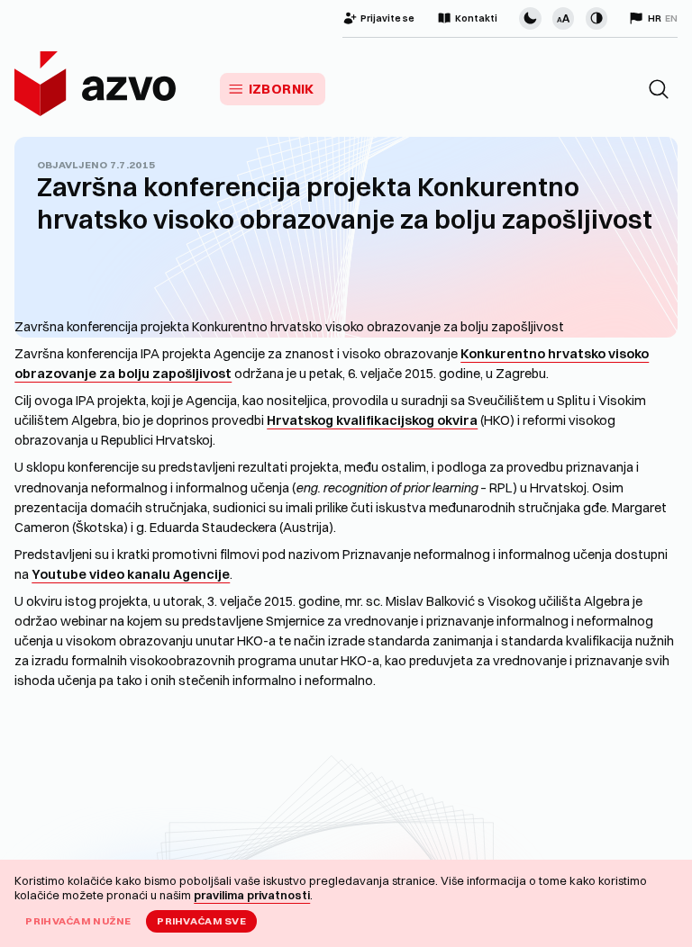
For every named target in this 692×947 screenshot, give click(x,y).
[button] (658, 89)
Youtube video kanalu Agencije (131, 574)
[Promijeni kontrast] (596, 18)
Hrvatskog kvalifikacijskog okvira (372, 420)
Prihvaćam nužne (78, 921)
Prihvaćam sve (201, 921)
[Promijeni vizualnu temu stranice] (530, 18)
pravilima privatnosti (252, 895)
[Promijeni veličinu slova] (563, 18)
